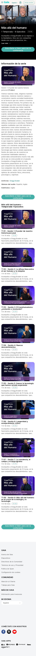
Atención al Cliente (8, 581)
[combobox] (11, 603)
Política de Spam (7, 569)
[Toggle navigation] (2, 2)
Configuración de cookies (10, 572)
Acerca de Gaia (7, 554)
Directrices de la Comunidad (11, 562)
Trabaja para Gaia (8, 585)
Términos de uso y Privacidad (12, 565)
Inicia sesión (29, 2)
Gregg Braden (15, 181)
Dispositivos (5, 558)
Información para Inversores (11, 594)
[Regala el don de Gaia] (20, 2)
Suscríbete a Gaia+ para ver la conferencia (18, 49)
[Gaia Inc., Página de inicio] (6, 2)
